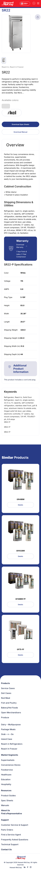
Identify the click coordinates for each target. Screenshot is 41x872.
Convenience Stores (10, 765)
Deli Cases (6, 693)
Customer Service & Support (14, 825)
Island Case (6, 739)
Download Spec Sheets (20, 124)
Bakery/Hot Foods (9, 708)
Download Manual (20, 132)
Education (5, 779)
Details (20, 505)
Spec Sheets (7, 800)
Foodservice (7, 770)
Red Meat (5, 698)
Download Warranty (20, 246)
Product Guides (8, 795)
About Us (5, 810)
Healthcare (6, 774)
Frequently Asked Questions (14, 839)
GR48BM (20, 499)
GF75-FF (20, 649)
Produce (5, 717)
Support (5, 820)
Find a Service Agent (11, 834)
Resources (6, 790)
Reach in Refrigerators (11, 744)
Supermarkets (7, 760)
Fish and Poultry (9, 703)
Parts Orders (7, 830)
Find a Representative (11, 813)
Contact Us (6, 849)
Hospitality (6, 784)
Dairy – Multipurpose (11, 724)
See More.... (19, 93)
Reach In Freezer (9, 749)
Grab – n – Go (7, 734)
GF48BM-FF (20, 599)
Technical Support (9, 844)
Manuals (5, 805)
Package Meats (8, 729)
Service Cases (8, 688)
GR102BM (20, 551)
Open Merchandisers (11, 712)
